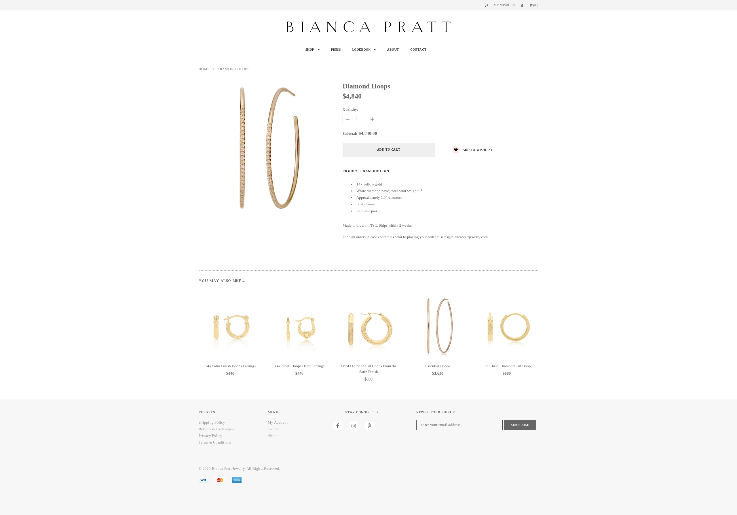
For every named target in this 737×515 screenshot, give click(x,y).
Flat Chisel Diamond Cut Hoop (507, 366)
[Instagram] (354, 426)
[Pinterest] (369, 426)
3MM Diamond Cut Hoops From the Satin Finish (368, 369)
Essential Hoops (437, 366)
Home (204, 69)
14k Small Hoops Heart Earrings (299, 366)
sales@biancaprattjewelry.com (464, 237)
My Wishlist (504, 5)
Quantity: (350, 109)
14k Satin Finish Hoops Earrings (230, 366)
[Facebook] (338, 426)
